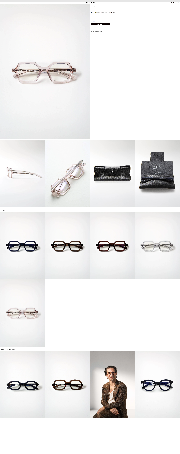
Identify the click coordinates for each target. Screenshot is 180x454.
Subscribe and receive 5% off (90, 0)
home (92, 36)
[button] (176, 3)
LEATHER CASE (93, 32)
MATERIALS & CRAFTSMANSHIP (96, 31)
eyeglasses (95, 36)
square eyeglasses (100, 36)
